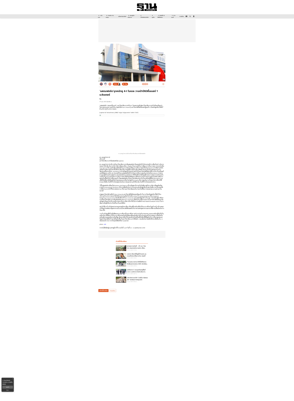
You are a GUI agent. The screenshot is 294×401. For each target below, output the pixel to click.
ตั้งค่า (7, 390)
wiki (105, 224)
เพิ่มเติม (4, 384)
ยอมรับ (7, 387)
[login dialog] (194, 16)
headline (112, 290)
